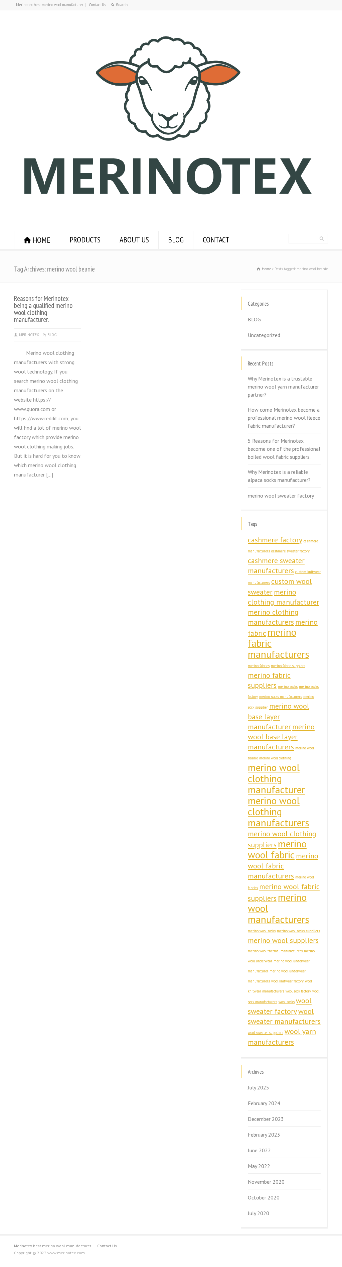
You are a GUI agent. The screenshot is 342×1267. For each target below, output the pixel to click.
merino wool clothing (275, 758)
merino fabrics (259, 665)
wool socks (287, 1001)
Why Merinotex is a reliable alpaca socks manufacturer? (279, 475)
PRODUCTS (85, 239)
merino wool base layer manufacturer (278, 716)
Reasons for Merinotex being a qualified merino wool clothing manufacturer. (43, 309)
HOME (41, 240)
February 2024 (264, 1103)
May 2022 (259, 1166)
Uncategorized (264, 335)
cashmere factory (275, 539)
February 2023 (264, 1134)
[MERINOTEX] (168, 211)
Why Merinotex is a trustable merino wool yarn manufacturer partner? (283, 386)
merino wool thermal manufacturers (275, 951)
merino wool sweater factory (281, 495)
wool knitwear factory (287, 981)
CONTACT (216, 239)
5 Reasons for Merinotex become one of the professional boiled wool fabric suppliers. (284, 448)
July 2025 (258, 1087)
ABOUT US (134, 239)
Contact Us (97, 4)
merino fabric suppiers (288, 665)
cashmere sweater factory (290, 551)
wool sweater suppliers (265, 1032)
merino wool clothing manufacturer (276, 778)
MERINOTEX (29, 334)
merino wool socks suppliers (298, 931)
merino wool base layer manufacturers (281, 736)
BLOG (176, 239)
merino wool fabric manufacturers (283, 865)
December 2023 (266, 1119)
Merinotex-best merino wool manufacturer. (49, 4)
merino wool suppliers (283, 940)
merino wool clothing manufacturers (278, 811)
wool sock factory (298, 991)
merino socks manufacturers (280, 696)
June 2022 (259, 1150)
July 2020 (258, 1213)
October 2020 (264, 1197)
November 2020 (266, 1181)
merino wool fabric (277, 849)
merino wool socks (262, 931)
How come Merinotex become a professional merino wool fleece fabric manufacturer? (284, 417)
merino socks (288, 686)
